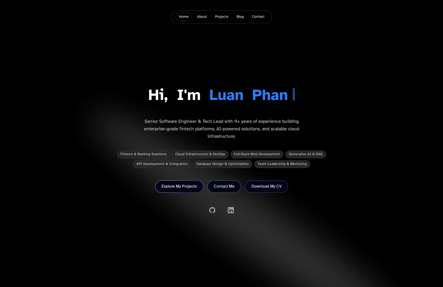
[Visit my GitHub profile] (212, 210)
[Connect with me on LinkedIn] (231, 210)
